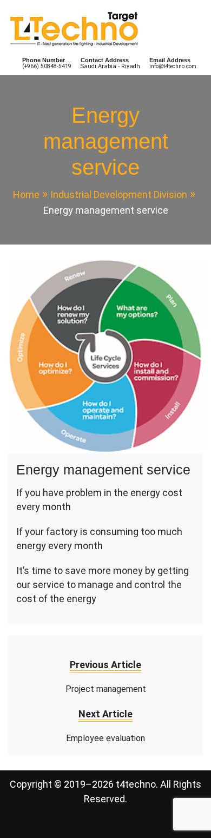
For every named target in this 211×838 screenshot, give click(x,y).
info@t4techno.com (172, 66)
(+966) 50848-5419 (46, 66)
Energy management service (103, 469)
